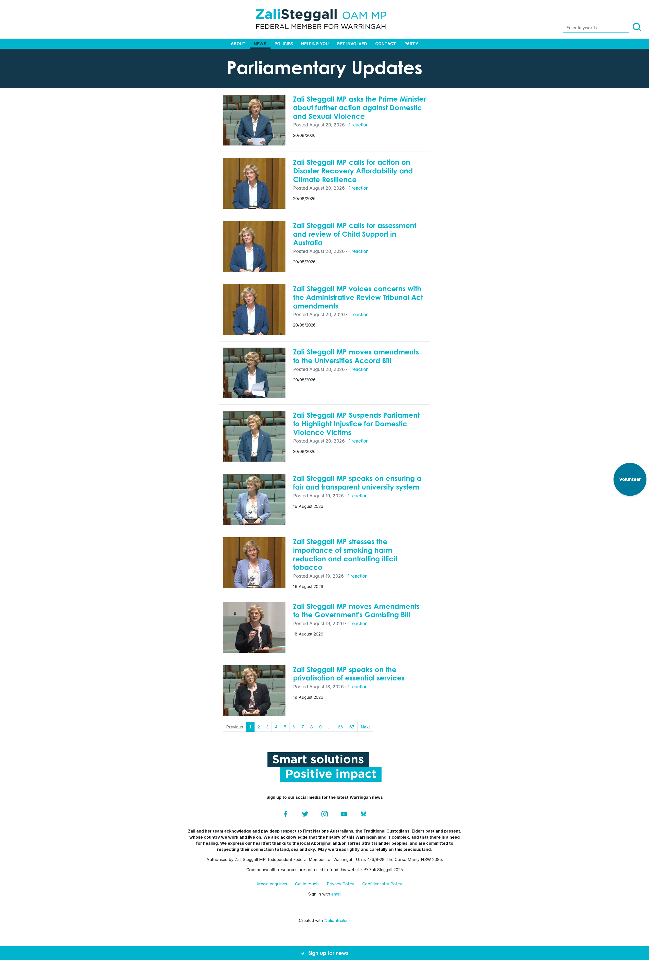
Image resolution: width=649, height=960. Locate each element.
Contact (385, 43)
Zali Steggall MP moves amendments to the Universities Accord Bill (356, 356)
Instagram (324, 814)
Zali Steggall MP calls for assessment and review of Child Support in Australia (354, 234)
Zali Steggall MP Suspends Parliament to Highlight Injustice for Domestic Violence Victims (356, 423)
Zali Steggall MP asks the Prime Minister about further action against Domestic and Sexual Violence (359, 107)
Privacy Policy (340, 883)
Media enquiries (272, 883)
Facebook (285, 814)
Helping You (315, 43)
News (260, 43)
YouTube (344, 814)
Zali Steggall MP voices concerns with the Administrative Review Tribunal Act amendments (358, 297)
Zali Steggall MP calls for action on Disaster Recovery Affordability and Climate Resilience (353, 171)
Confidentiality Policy (382, 883)
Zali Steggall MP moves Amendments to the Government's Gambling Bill (356, 610)
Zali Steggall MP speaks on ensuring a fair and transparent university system (357, 482)
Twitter (305, 814)
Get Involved (352, 43)
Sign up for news (328, 953)
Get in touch (307, 883)
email (336, 894)
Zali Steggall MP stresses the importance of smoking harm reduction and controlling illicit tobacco (345, 554)
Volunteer (630, 479)
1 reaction (359, 124)
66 (340, 726)
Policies (284, 43)
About (238, 43)
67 (351, 726)
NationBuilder (337, 920)
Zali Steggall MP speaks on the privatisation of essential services (349, 673)
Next (365, 726)
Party (411, 43)
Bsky (363, 814)
